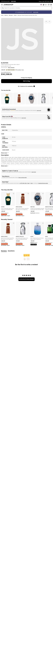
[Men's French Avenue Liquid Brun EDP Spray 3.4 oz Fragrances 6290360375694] (28, 194)
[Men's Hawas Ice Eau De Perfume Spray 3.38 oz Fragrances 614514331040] (43, 223)
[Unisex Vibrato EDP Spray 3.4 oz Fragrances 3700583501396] (13, 194)
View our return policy (22, 177)
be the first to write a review (26, 279)
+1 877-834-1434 (23, 183)
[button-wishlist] (49, 4)
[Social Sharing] (46, 21)
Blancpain (11, 15)
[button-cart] (51, 4)
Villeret (15, 15)
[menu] (2, 4)
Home (2, 15)
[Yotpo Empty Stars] (4, 67)
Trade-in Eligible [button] (11, 69)
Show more (4, 165)
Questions (11, 251)
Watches (6, 15)
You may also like (5, 90)
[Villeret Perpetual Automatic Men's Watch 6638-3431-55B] (49, 21)
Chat (31, 183)
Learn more (39, 110)
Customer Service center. (43, 183)
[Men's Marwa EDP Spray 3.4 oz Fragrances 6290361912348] (28, 223)
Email (28, 183)
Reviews (4, 251)
